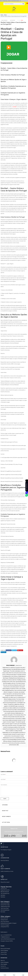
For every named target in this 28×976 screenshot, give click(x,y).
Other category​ (5, 916)
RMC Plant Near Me (5, 891)
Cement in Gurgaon (5, 925)
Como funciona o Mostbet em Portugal (13, 75)
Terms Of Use (4, 952)
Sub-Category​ (5, 901)
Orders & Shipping (4, 962)
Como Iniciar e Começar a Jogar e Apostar (14, 99)
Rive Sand (3, 911)
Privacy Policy (4, 954)
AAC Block (3, 895)
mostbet (15, 106)
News (5, 15)
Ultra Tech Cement (5, 921)
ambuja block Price (5, 926)
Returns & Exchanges (5, 948)
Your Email (3, 779)
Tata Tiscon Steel (4, 908)
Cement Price (4, 888)
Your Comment (4, 784)
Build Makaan (4, 20)
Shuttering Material (5, 910)
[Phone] (26, 495)
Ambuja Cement (4, 919)
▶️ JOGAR (12, 51)
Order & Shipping (4, 950)
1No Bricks (3, 897)
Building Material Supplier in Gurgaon (8, 923)
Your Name (3, 774)
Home (2, 15)
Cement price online (5, 903)
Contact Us (3, 966)
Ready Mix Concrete (5, 890)
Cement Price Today (5, 904)
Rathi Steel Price (4, 918)
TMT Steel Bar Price (5, 893)
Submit (4, 798)
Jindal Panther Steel (5, 906)
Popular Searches (6, 886)
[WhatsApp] (26, 492)
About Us (3, 960)
